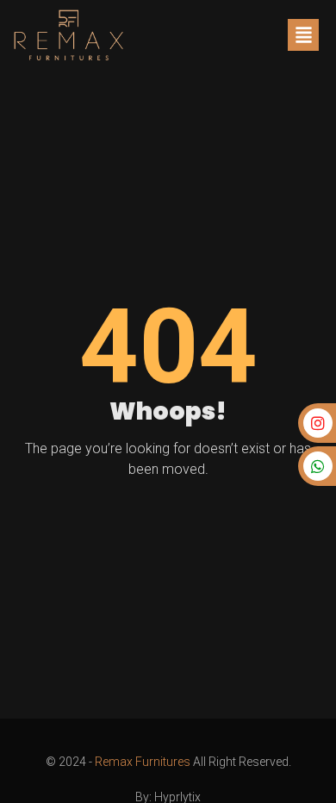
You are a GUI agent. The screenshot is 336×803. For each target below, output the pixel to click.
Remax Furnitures (142, 762)
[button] (303, 35)
